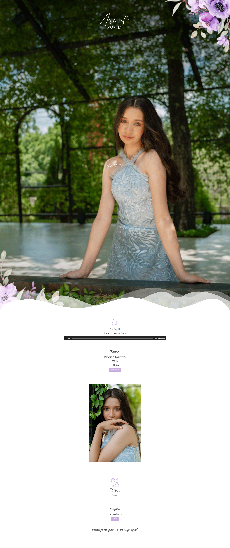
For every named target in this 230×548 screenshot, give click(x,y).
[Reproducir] (66, 338)
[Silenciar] (159, 338)
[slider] (162, 338)
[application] (115, 338)
